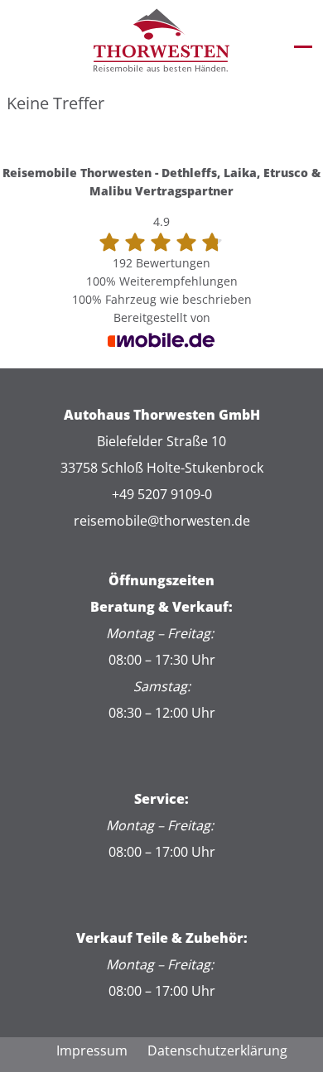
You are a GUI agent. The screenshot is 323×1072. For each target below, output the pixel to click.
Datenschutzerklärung (217, 1050)
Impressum (92, 1050)
